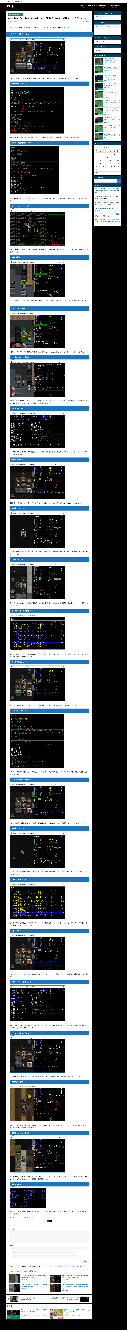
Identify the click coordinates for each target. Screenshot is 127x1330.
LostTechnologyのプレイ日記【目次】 (106, 208)
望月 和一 (88, 21)
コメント (13, 1229)
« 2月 (96, 172)
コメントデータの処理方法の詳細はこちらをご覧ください (66, 1266)
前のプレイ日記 (15, 1218)
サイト (12, 1257)
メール (12, 1252)
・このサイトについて (101, 16)
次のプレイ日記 (28, 1218)
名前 (11, 1245)
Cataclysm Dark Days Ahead (16, 14)
